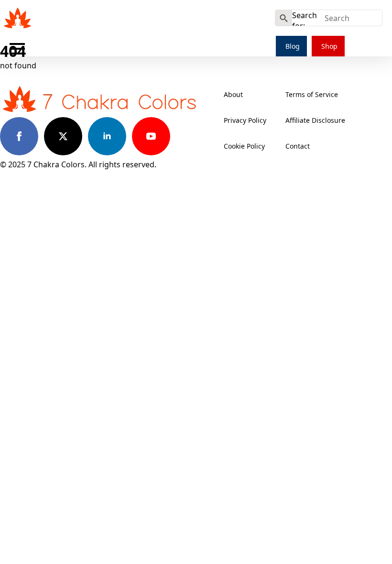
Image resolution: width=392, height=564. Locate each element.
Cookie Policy (244, 146)
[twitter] (63, 136)
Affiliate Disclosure (315, 120)
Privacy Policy (245, 120)
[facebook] (19, 136)
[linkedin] (107, 136)
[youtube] (151, 136)
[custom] (195, 136)
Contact (297, 146)
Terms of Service (311, 94)
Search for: (304, 18)
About (233, 94)
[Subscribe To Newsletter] (258, 20)
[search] (283, 18)
